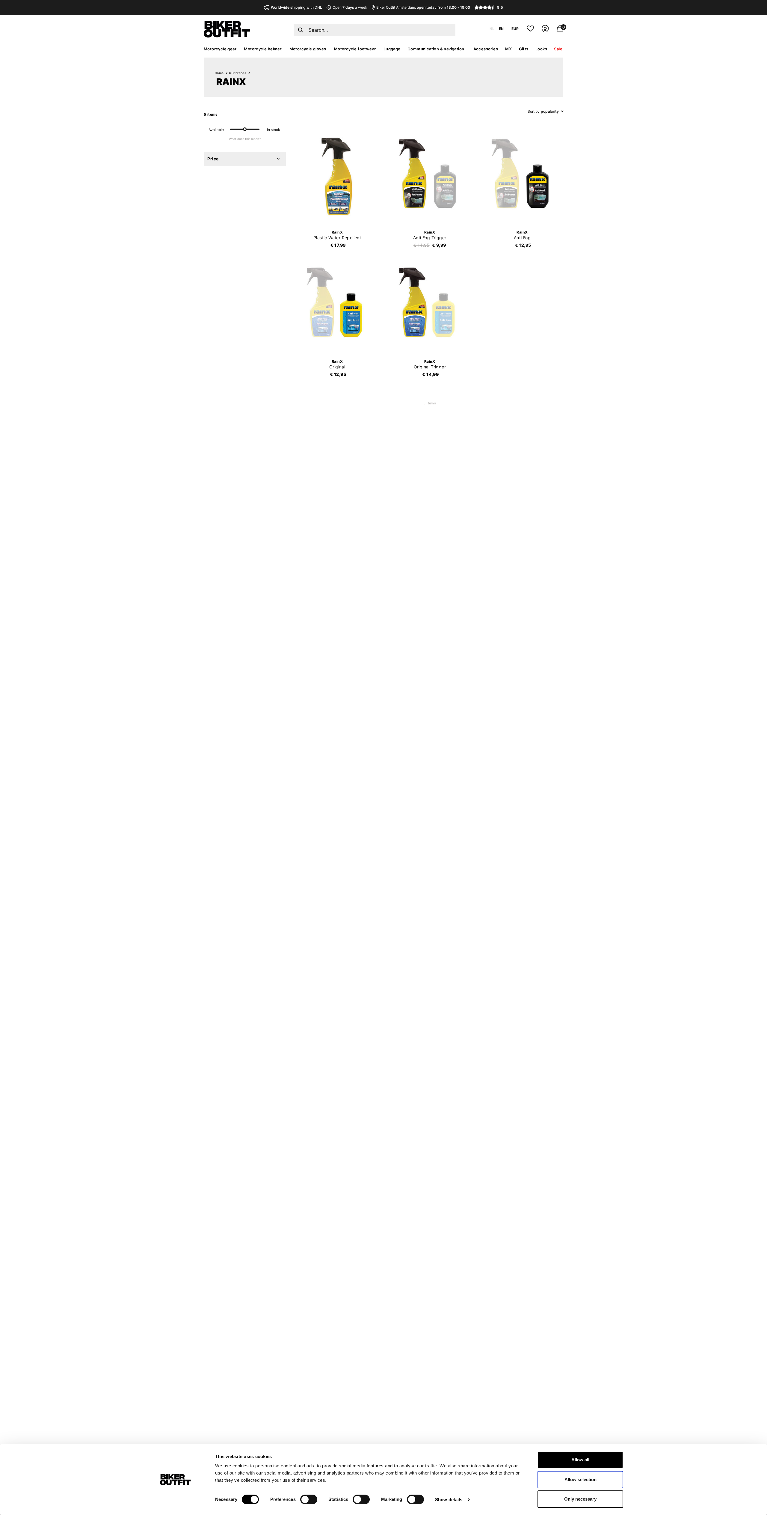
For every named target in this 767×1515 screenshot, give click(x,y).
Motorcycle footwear (355, 48)
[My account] (545, 31)
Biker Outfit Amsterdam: (423, 7)
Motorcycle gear (220, 48)
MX (508, 48)
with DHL (296, 7)
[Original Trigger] (430, 305)
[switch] (308, 1499)
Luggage (392, 48)
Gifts (524, 48)
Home (219, 73)
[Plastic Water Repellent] (337, 176)
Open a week (350, 7)
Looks (541, 48)
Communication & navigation (435, 48)
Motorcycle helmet (263, 48)
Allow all (580, 1459)
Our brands (237, 73)
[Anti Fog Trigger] (430, 176)
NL (492, 28)
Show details (448, 1499)
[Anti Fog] (522, 176)
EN (501, 28)
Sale (558, 48)
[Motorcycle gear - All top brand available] (227, 36)
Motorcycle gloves (307, 48)
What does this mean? (245, 139)
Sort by (534, 111)
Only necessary (580, 1499)
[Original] (337, 305)
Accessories (485, 48)
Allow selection (580, 1479)
